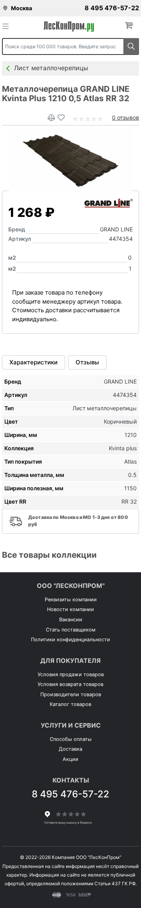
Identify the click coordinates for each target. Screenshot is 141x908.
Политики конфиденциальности (70, 639)
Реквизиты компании (71, 599)
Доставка (70, 749)
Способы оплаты (71, 739)
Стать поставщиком (71, 630)
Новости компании (70, 609)
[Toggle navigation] (8, 26)
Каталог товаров (70, 704)
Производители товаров (70, 694)
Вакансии (70, 619)
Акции (70, 759)
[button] (130, 25)
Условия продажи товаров (71, 674)
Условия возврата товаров (70, 684)
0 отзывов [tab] (125, 117)
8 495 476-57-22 (112, 8)
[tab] (33, 362)
